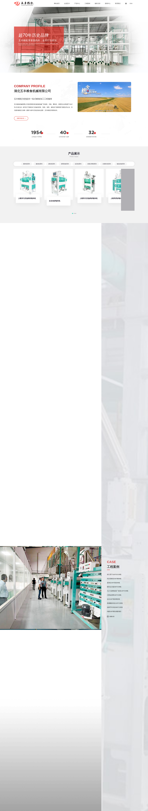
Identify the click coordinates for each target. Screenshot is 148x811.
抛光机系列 (39, 164)
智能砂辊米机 (115, 201)
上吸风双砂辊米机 (86, 198)
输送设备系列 (121, 164)
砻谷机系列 (51, 164)
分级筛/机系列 (107, 164)
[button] (72, 213)
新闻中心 (107, 3)
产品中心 (77, 3)
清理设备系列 (65, 164)
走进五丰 (67, 3)
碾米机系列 (26, 164)
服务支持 (97, 3)
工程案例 (87, 3)
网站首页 (57, 3)
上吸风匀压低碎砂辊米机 (58, 198)
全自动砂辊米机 (23, 201)
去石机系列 (78, 164)
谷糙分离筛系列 (92, 164)
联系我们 (118, 3)
